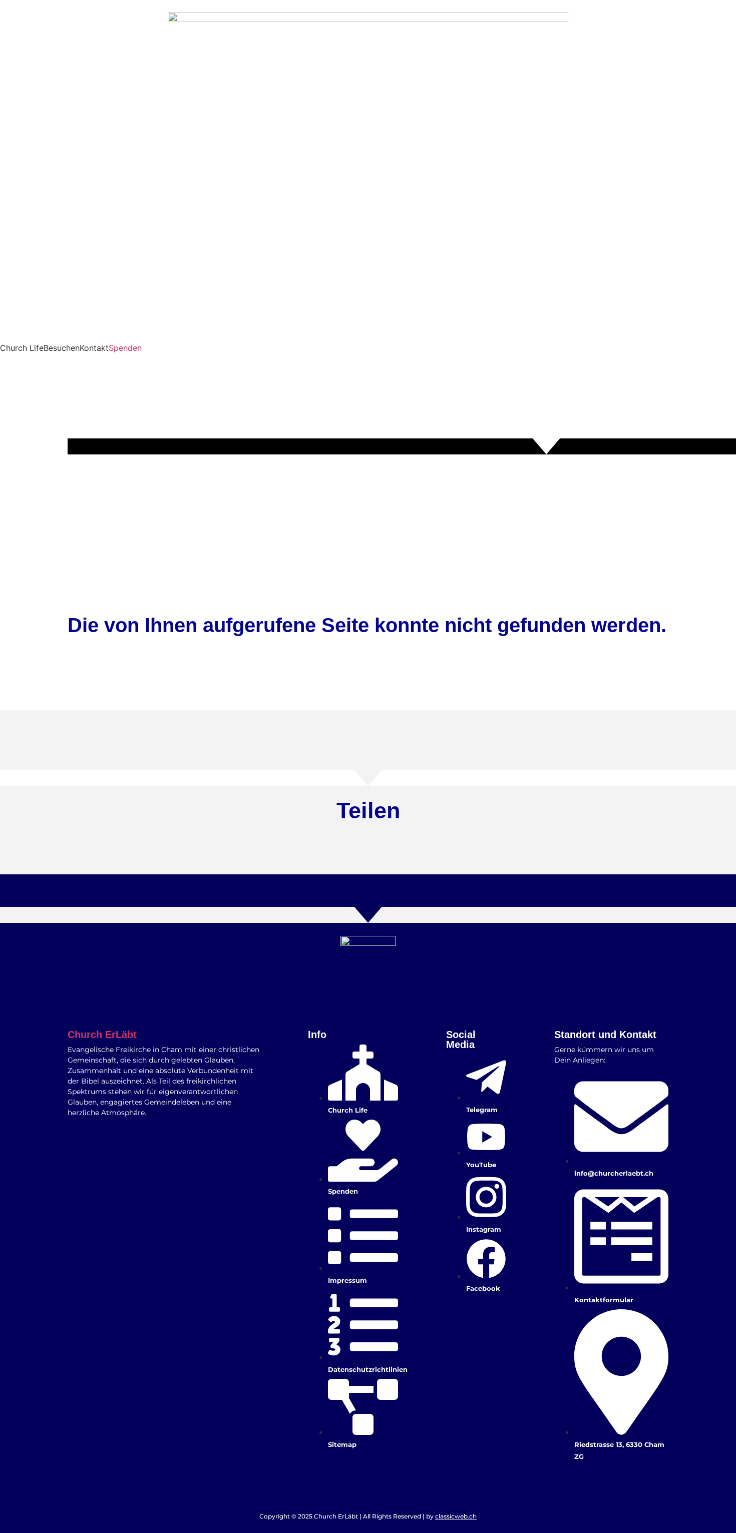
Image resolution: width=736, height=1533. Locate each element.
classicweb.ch (456, 1516)
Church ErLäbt (102, 1034)
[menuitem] (22, 348)
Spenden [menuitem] (125, 348)
